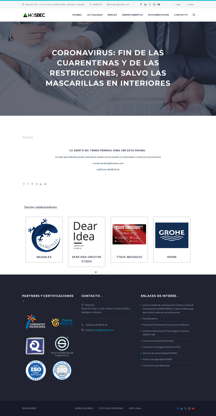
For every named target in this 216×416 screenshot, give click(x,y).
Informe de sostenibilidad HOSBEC (160, 353)
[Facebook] (141, 4)
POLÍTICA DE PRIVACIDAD (111, 408)
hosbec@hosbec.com (119, 4)
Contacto (181, 15)
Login (178, 4)
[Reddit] (45, 184)
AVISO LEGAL (135, 408)
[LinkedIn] (145, 4)
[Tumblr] (37, 184)
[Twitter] (150, 4)
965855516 (97, 4)
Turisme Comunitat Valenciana (158, 340)
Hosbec (77, 15)
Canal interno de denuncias (156, 365)
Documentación (158, 15)
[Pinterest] (32, 184)
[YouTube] (158, 4)
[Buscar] (193, 15)
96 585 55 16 (101, 324)
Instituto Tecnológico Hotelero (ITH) (161, 346)
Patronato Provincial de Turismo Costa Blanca (166, 324)
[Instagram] (154, 4)
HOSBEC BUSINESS (84, 408)
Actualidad (94, 15)
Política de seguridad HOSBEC (158, 359)
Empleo (112, 15)
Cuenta (191, 4)
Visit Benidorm (150, 318)
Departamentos (132, 15)
